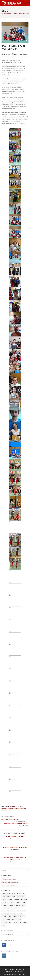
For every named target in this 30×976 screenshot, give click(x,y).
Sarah (8, 919)
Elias (24, 902)
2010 (4, 893)
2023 (13, 896)
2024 (18, 896)
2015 (8, 893)
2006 (15, 54)
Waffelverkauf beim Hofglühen (9, 879)
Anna (4, 899)
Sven (20, 919)
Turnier (5, 922)
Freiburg (11, 905)
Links (6, 969)
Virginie (16, 922)
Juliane (21, 806)
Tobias (3, 810)
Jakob (23, 905)
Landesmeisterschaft (8, 911)
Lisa (10, 808)
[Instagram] (4, 956)
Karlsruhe (4, 808)
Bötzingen (5, 902)
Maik (7, 913)
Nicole (16, 916)
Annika (10, 899)
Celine (12, 902)
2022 (8, 896)
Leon (23, 911)
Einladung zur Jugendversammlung (10, 882)
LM (3, 913)
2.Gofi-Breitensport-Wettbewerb (21, 13)
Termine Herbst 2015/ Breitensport (15, 847)
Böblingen (24, 899)
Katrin (15, 908)
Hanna (17, 806)
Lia (8, 808)
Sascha (14, 919)
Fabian (14, 806)
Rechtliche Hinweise (18, 971)
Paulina (24, 808)
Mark (20, 913)
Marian (13, 808)
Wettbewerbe (23, 54)
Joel (4, 908)
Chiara (18, 902)
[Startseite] (2, 13)
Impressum (9, 971)
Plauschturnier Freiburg (15, 836)
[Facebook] (4, 945)
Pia (3, 919)
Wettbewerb (8, 810)
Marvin (17, 808)
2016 (13, 893)
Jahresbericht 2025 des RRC (8, 885)
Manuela (14, 913)
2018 (23, 893)
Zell (4, 925)
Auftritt (16, 899)
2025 (23, 896)
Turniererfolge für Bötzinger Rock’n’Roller (15, 858)
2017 (18, 893)
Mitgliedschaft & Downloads (16, 969)
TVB (10, 922)
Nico (20, 808)
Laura (18, 911)
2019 (4, 896)
